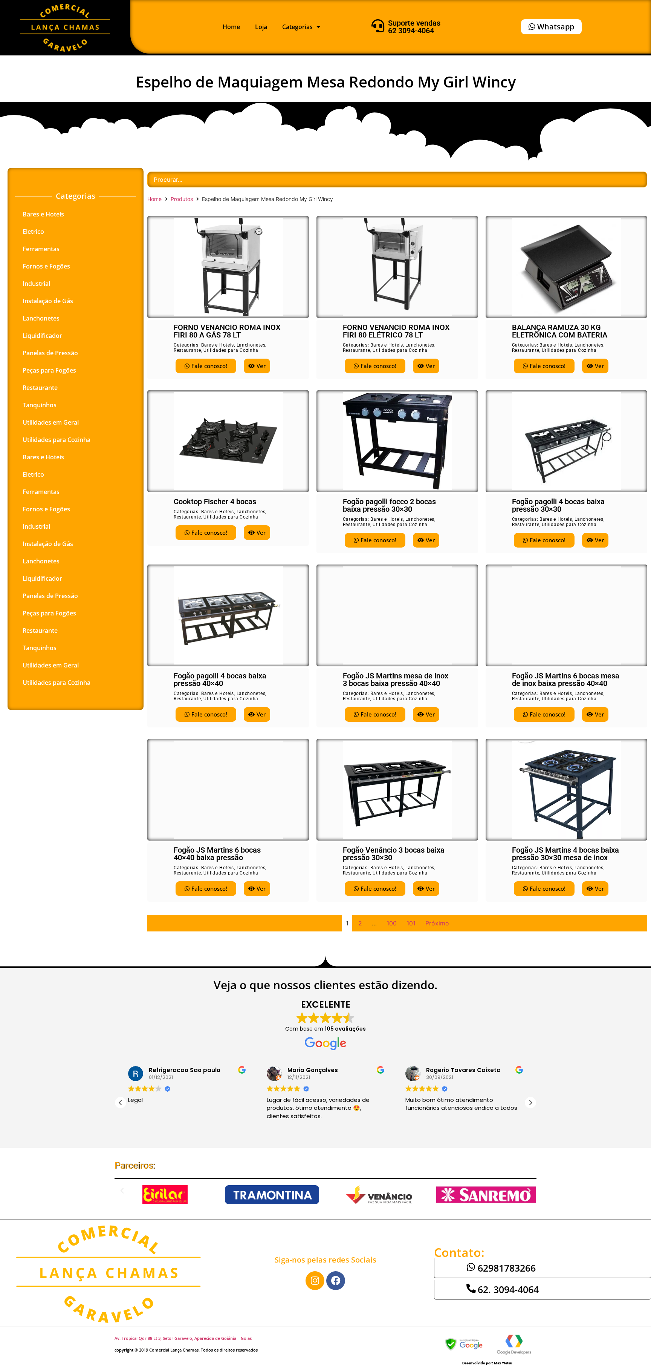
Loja (261, 27)
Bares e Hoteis (43, 214)
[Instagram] (315, 1280)
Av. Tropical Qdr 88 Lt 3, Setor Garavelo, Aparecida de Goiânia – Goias (183, 1338)
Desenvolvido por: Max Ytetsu (487, 1363)
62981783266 (507, 1267)
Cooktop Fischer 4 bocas (215, 501)
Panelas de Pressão (50, 353)
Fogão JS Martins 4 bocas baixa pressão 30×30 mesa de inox (565, 853)
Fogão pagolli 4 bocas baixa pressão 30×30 (558, 505)
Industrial (36, 283)
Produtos (182, 199)
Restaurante (40, 388)
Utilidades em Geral (51, 422)
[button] (530, 1102)
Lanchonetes (41, 318)
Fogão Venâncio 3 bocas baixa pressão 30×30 (394, 853)
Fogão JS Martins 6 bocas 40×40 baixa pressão (217, 853)
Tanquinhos (40, 405)
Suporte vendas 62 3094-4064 (414, 26)
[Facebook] (335, 1280)
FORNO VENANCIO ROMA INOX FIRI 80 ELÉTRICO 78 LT (396, 331)
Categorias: (187, 345)
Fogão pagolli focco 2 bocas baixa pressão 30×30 (389, 505)
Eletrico (33, 231)
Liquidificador (42, 335)
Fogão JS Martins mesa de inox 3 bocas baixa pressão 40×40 (395, 679)
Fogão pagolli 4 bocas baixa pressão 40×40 (220, 679)
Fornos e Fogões (46, 266)
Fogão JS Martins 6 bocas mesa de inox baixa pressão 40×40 (565, 679)
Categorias (297, 27)
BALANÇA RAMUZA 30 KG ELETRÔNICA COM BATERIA (559, 331)
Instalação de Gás (48, 301)
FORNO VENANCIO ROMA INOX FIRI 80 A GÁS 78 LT (227, 331)
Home (231, 27)
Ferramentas (41, 249)
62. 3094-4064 (508, 1289)
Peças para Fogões (49, 370)
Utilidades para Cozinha (56, 440)
